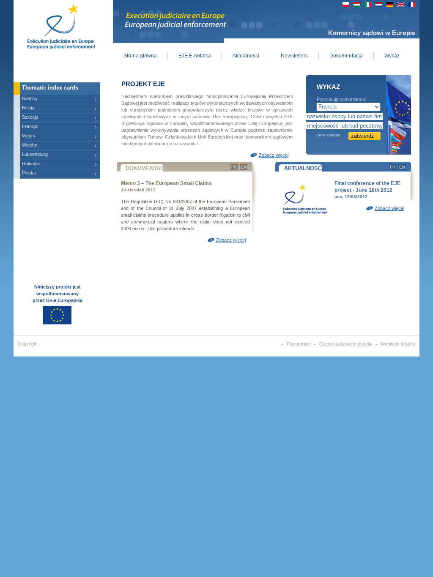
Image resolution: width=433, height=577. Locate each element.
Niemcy (30, 98)
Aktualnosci (246, 56)
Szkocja (30, 117)
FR (234, 167)
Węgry (29, 135)
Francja (30, 126)
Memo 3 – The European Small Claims (166, 183)
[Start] (55, 25)
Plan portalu (299, 343)
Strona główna (140, 56)
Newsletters (294, 56)
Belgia (28, 107)
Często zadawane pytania (346, 343)
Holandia (31, 163)
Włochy (29, 144)
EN (244, 167)
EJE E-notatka (194, 56)
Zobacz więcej (273, 155)
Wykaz (392, 56)
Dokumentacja (346, 56)
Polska (29, 172)
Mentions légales (398, 343)
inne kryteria (328, 135)
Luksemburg (35, 154)
